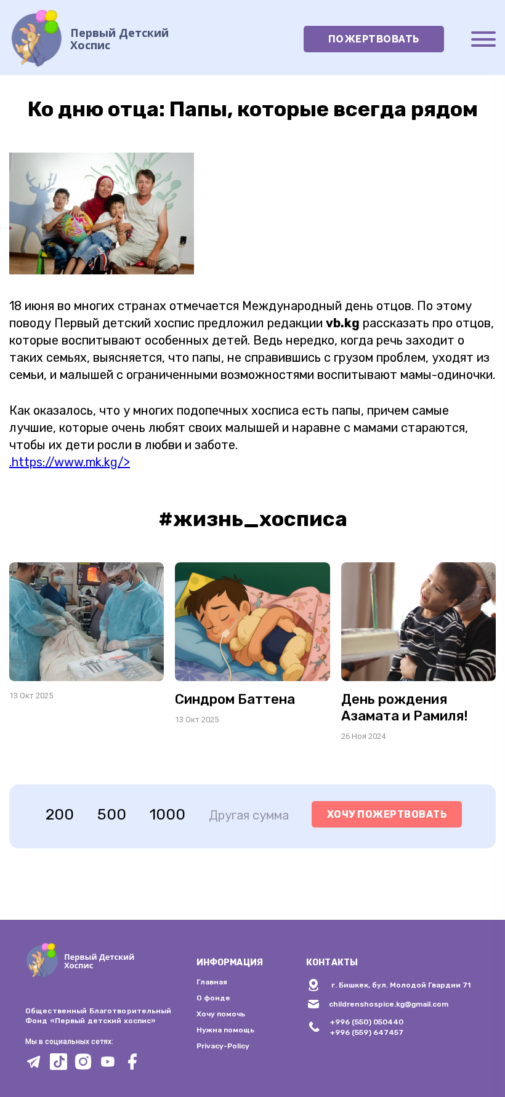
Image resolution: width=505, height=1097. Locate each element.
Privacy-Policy (222, 1046)
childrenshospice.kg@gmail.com (388, 1004)
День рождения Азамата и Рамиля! (404, 707)
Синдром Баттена (235, 699)
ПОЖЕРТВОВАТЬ (373, 39)
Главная (211, 982)
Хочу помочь (220, 1014)
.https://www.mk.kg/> (69, 462)
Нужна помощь (225, 1030)
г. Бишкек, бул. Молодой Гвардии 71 (401, 985)
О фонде (213, 998)
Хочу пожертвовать (386, 814)
